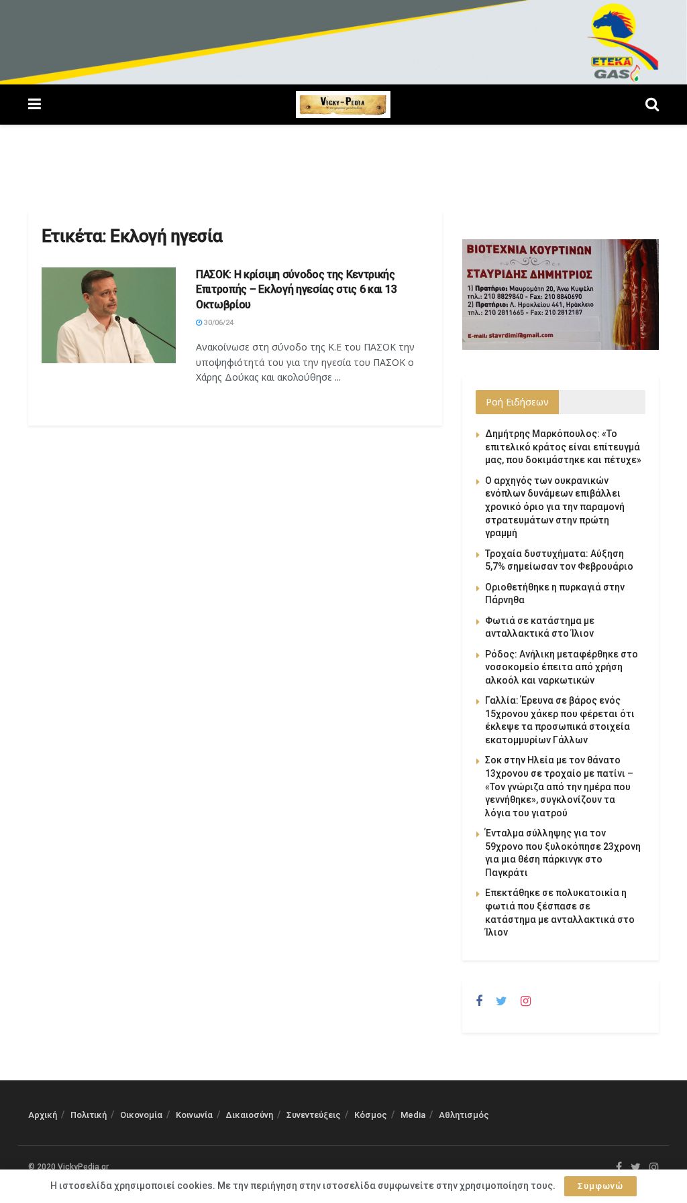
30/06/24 (217, 322)
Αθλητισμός (464, 1115)
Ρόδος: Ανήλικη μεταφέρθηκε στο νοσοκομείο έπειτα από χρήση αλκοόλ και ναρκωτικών (561, 667)
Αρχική (42, 1115)
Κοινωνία (194, 1115)
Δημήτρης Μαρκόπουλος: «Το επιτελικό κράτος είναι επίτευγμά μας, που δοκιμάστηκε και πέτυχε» (563, 446)
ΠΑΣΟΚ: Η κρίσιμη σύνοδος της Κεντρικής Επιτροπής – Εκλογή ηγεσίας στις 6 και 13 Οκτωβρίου (296, 289)
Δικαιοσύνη (249, 1115)
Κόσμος (370, 1115)
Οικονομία (141, 1115)
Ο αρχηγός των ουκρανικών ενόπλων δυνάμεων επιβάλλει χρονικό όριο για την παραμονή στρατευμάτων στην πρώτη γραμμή (555, 506)
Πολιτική (88, 1115)
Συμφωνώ (600, 1186)
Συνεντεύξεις (313, 1115)
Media (413, 1115)
